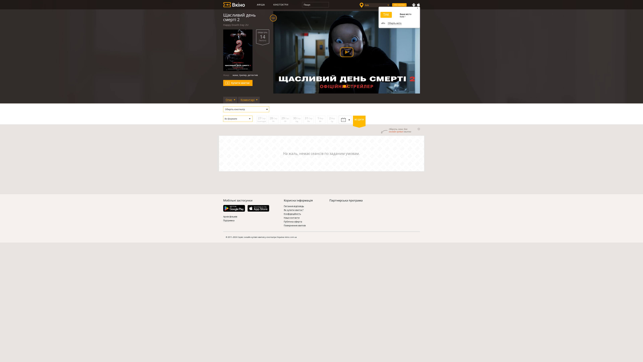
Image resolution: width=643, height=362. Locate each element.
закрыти (419, 129)
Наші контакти (292, 218)
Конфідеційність (292, 214)
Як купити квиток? (293, 210)
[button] (238, 119)
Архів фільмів (230, 216)
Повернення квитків (295, 225)
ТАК (386, 14)
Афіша (261, 4)
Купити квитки (240, 82)
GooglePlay (413, 5)
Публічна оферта (293, 221)
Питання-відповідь (294, 206)
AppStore (418, 5)
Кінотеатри (280, 4)
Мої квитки (399, 4)
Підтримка (228, 220)
